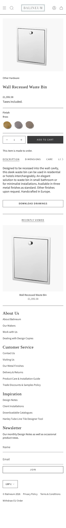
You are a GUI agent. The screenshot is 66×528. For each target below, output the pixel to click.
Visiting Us (8, 359)
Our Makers (9, 325)
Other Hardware (11, 78)
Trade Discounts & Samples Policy (22, 385)
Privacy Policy (30, 494)
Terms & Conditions (50, 494)
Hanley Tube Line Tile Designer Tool (23, 419)
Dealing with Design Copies (18, 338)
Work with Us (10, 332)
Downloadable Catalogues (17, 412)
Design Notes (10, 400)
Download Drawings (33, 203)
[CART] (61, 8)
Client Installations (13, 406)
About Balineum (12, 319)
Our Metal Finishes (13, 366)
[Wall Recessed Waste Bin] (33, 258)
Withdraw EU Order (13, 500)
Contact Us (9, 353)
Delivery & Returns (13, 372)
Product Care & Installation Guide (21, 378)
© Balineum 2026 (11, 494)
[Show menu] (4, 8)
